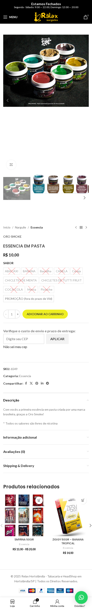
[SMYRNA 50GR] (24, 515)
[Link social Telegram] (47, 383)
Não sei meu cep (15, 347)
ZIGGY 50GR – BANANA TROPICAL (68, 541)
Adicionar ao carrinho (45, 314)
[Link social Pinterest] (37, 383)
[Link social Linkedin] (42, 383)
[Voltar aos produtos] (81, 227)
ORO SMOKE (12, 236)
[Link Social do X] (31, 383)
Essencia (37, 227)
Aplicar (57, 339)
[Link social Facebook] (25, 383)
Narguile (20, 227)
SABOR (8, 263)
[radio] (28, 298)
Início (6, 227)
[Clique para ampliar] (11, 165)
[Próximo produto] (86, 227)
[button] (7, 100)
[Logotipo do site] (46, 17)
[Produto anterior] (76, 227)
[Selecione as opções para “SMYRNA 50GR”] (39, 500)
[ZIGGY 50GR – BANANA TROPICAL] (68, 515)
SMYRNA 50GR (24, 539)
